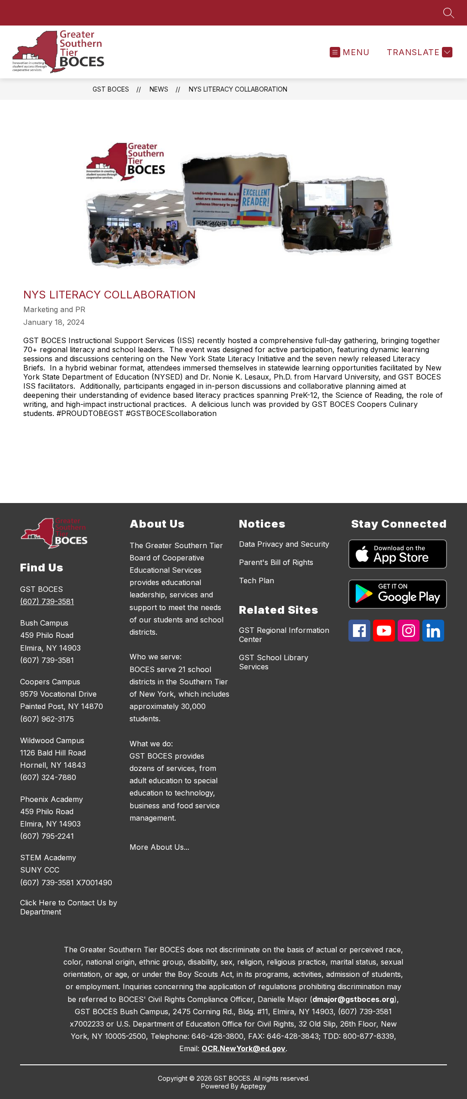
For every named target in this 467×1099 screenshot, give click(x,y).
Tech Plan (256, 580)
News (159, 89)
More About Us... (159, 847)
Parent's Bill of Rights (276, 562)
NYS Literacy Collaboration (238, 89)
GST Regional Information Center (284, 635)
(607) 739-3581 (47, 601)
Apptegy (253, 1086)
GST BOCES (111, 89)
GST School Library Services (273, 662)
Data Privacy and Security (284, 544)
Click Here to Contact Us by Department (68, 907)
